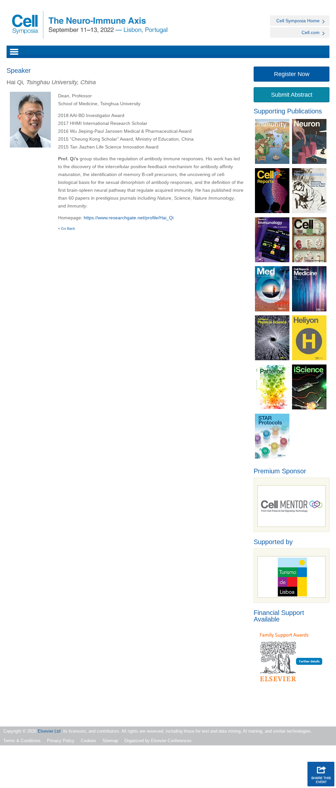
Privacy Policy (60, 740)
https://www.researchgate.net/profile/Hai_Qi (129, 217)
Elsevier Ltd (49, 731)
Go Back (68, 228)
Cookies (88, 740)
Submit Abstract (291, 94)
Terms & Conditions (22, 740)
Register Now (291, 74)
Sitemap (110, 740)
